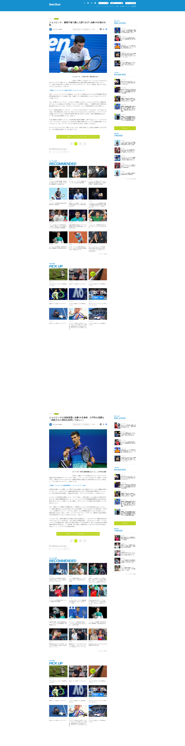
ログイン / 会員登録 (130, 3)
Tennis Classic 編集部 (57, 29)
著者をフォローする (77, 29)
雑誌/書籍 (133, 6)
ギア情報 (122, 6)
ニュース (98, 6)
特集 (117, 6)
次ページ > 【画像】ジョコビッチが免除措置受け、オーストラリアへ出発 (78, 533)
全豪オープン (66, 151)
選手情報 (56, 18)
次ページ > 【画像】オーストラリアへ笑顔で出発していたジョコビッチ (78, 136)
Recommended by (101, 253)
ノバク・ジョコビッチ (57, 151)
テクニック (112, 6)
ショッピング (105, 6)
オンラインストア (102, 3)
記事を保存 (86, 29)
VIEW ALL (125, 128)
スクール (128, 6)
